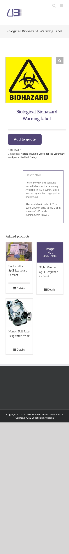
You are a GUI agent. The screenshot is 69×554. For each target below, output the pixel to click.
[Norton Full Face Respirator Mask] (19, 312)
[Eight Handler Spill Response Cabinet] (50, 252)
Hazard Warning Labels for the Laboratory (43, 153)
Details (21, 288)
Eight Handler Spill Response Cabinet (48, 272)
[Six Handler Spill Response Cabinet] (19, 251)
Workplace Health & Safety (22, 157)
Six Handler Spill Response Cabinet (17, 270)
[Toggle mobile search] (54, 6)
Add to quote (25, 139)
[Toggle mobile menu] (61, 6)
